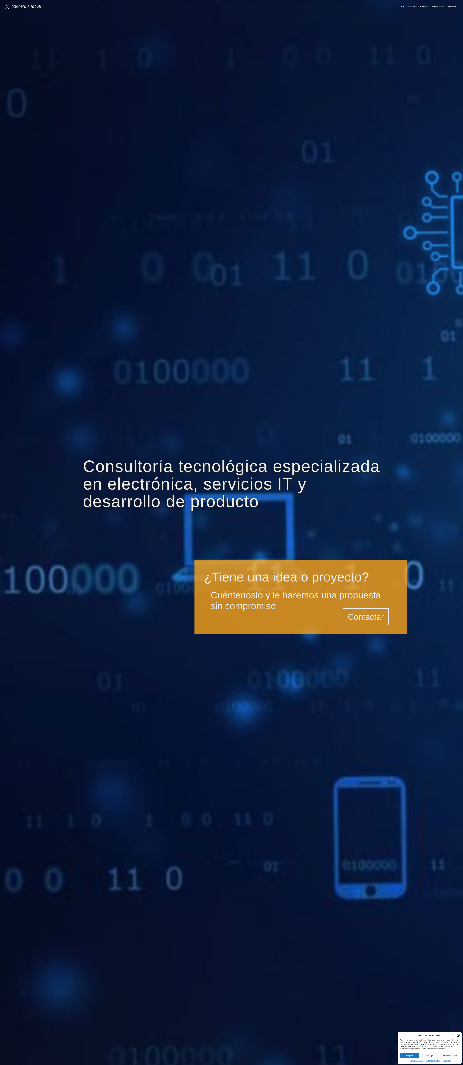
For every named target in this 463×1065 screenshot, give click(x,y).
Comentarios (438, 6)
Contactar (451, 6)
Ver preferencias (450, 1055)
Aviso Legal (447, 1061)
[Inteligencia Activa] (23, 6)
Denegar (429, 1055)
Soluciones (412, 6)
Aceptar (409, 1055)
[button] (458, 1035)
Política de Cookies (416, 1061)
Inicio (402, 6)
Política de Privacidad (433, 1061)
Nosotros (424, 6)
